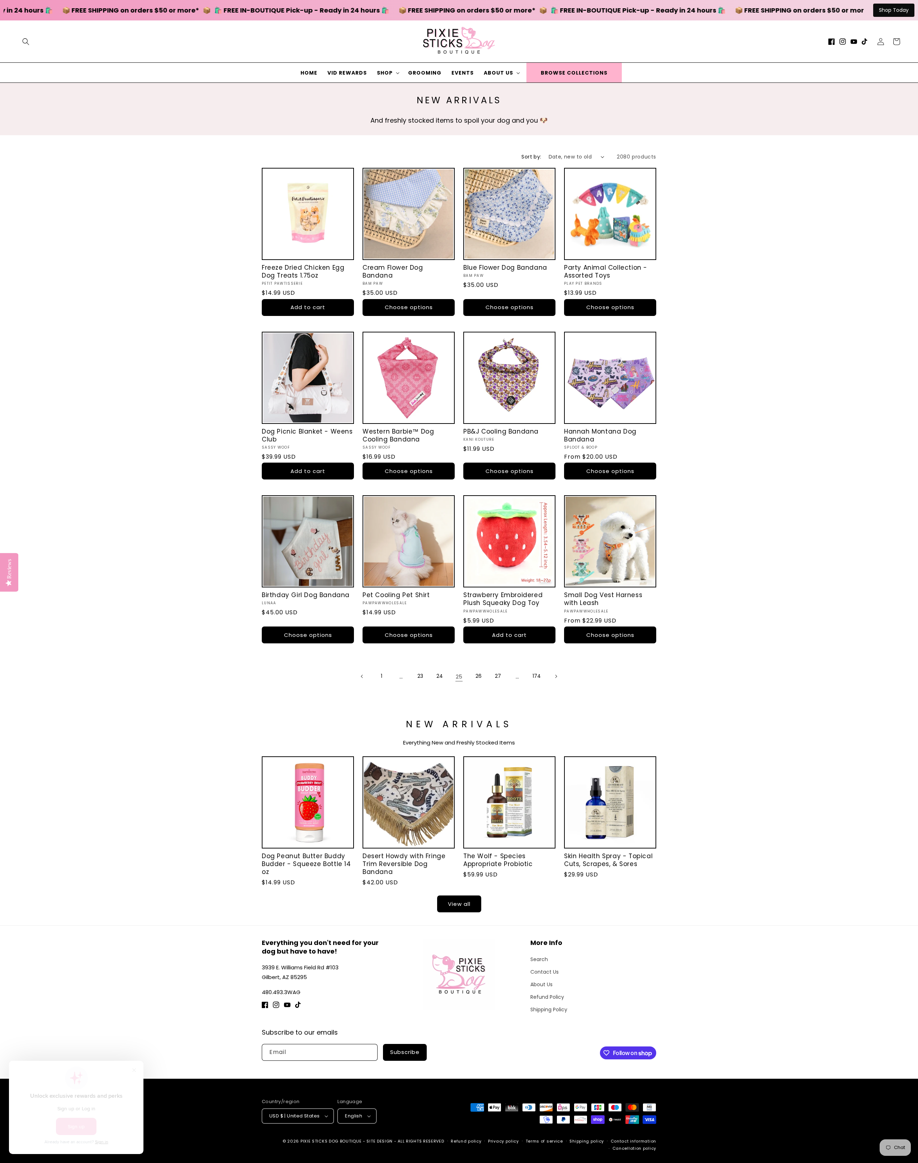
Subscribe (405, 1052)
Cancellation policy (634, 1148)
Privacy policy (503, 1141)
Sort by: (531, 156)
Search (539, 959)
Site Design (379, 1141)
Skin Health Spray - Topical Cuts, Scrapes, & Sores (608, 860)
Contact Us (544, 971)
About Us (541, 984)
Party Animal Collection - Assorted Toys (605, 271)
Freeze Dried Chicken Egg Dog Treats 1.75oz (303, 271)
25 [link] (459, 676)
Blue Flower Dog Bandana (505, 267)
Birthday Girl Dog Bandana (306, 595)
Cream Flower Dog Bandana (393, 271)
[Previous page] (362, 676)
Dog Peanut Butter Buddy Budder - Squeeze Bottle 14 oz (306, 864)
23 (420, 676)
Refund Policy (547, 997)
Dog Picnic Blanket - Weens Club (307, 435)
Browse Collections (574, 72)
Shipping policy (586, 1141)
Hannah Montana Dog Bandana (600, 435)
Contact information (633, 1141)
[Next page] (556, 676)
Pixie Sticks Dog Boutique (331, 1141)
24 (439, 676)
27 (498, 676)
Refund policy (466, 1141)
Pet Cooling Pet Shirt (396, 595)
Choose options (409, 307)
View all (459, 904)
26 (478, 676)
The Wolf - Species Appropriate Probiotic (498, 860)
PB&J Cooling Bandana (501, 431)
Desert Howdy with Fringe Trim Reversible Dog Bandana (404, 864)
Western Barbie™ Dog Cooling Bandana (398, 435)
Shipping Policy (548, 1009)
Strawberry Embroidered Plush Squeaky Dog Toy (503, 599)
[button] (26, 41)
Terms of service (544, 1141)
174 (537, 676)
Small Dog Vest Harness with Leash (603, 599)
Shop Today (894, 10)
